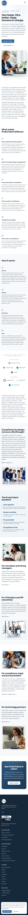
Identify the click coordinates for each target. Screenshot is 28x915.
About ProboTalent (6, 867)
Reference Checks (6, 851)
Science (3, 872)
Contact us (4, 895)
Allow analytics (7, 911)
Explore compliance (6, 462)
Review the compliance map (8, 694)
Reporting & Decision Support (8, 860)
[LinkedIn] (3, 812)
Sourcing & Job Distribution (8, 835)
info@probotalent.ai (6, 890)
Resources (4, 883)
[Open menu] (25, 2)
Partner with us (5, 721)
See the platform (8, 45)
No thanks (16, 911)
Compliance (4, 874)
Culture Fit (4, 848)
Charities (4, 881)
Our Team (4, 879)
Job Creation (4, 837)
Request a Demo (8, 41)
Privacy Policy (5, 908)
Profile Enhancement (6, 858)
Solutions (4, 869)
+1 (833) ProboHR (6, 892)
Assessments (4, 846)
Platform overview (6, 832)
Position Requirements (7, 839)
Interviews (4, 853)
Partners (3, 876)
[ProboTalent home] (4, 2)
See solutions (5, 584)
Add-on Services (5, 855)
